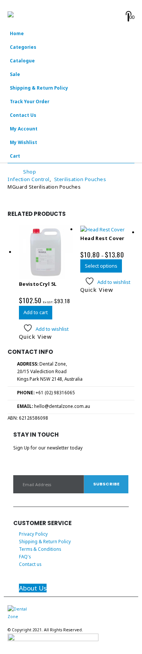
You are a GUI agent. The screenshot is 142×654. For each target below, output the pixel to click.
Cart (15, 156)
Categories (23, 47)
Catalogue (22, 60)
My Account (23, 129)
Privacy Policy (33, 534)
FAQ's (25, 556)
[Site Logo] (28, 18)
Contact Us (23, 115)
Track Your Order (29, 101)
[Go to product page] (46, 252)
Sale (15, 74)
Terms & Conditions (40, 549)
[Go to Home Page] (10, 171)
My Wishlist (23, 142)
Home (17, 33)
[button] (12, 5)
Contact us (30, 564)
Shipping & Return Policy (39, 88)
